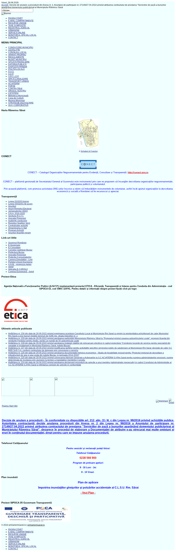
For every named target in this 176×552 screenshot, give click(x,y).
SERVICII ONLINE (16, 32)
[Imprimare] (162, 401)
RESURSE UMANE (17, 23)
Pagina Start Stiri (10, 406)
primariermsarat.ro (36, 525)
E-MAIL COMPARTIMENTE (21, 20)
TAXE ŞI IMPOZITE (17, 25)
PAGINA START (15, 18)
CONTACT (13, 37)
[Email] (171, 402)
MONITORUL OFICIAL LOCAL (22, 35)
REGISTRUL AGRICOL (19, 28)
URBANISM (13, 30)
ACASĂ (4, 5)
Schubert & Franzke (89, 151)
